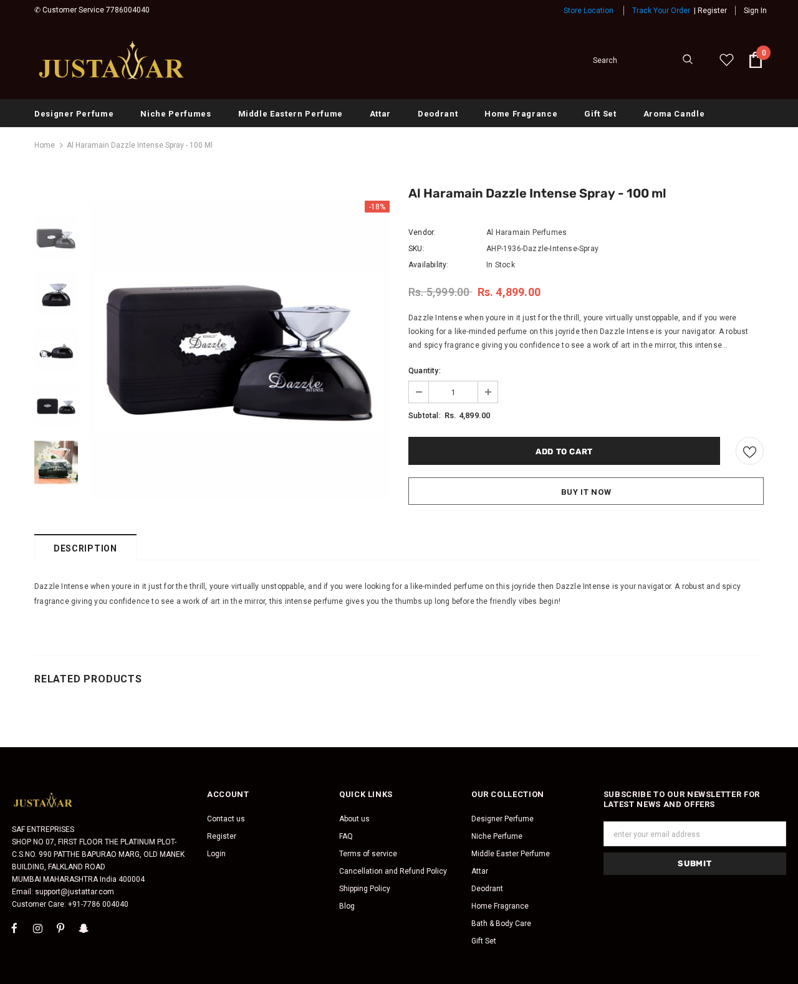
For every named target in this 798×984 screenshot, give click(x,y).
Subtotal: (424, 415)
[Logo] (112, 60)
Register (712, 10)
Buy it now (586, 492)
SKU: (416, 248)
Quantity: (424, 370)
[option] (240, 350)
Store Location (588, 10)
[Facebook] (14, 928)
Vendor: (422, 232)
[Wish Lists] (750, 451)
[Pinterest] (60, 928)
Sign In (755, 10)
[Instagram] (37, 928)
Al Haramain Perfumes (526, 232)
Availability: (428, 264)
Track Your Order (661, 10)
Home (44, 145)
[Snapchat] (83, 928)
